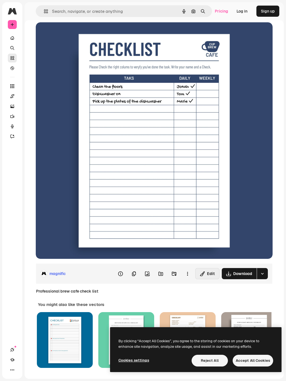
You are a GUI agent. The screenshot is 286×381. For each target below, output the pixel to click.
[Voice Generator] (12, 126)
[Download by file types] (262, 273)
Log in (242, 11)
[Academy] (12, 359)
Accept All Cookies (253, 360)
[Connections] (12, 349)
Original (71, 32)
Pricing (221, 11)
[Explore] (12, 68)
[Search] (12, 48)
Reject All (210, 360)
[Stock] (12, 58)
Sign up (268, 11)
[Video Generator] (12, 116)
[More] (12, 369)
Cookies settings (133, 360)
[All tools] (12, 86)
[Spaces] (12, 96)
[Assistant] (12, 136)
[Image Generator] (12, 106)
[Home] (12, 37)
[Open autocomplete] (43, 11)
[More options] (187, 273)
